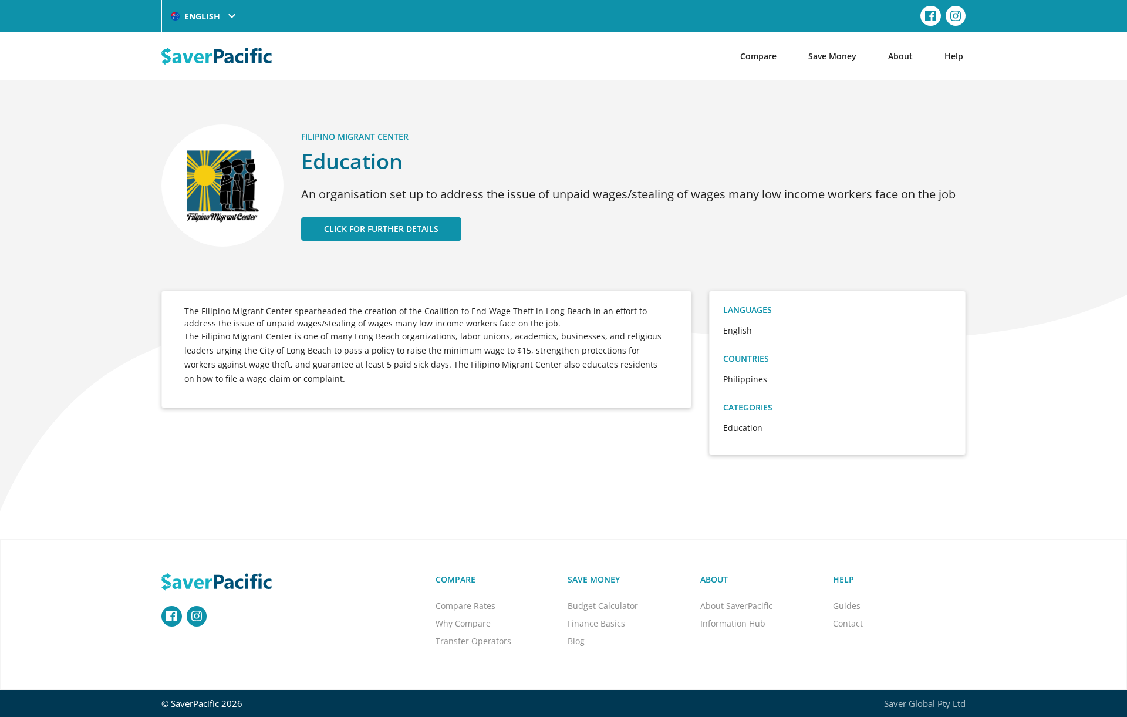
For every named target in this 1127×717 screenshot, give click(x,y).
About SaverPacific (736, 605)
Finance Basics (596, 623)
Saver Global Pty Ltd (925, 703)
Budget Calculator (603, 605)
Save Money (832, 56)
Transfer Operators (473, 641)
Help (953, 56)
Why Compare (463, 623)
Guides (847, 605)
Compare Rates (465, 605)
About (900, 56)
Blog (576, 641)
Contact (848, 623)
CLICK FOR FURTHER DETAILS (381, 228)
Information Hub (732, 623)
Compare (758, 56)
